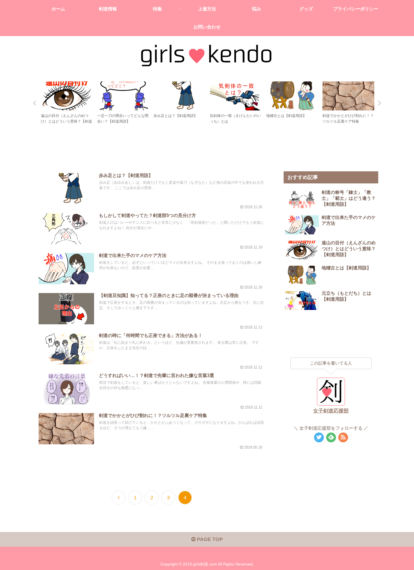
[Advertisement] (151, 148)
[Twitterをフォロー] (319, 437)
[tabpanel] (66, 102)
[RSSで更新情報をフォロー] (343, 437)
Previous (34, 103)
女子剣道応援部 (331, 411)
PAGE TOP (209, 539)
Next (379, 103)
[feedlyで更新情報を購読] (331, 437)
